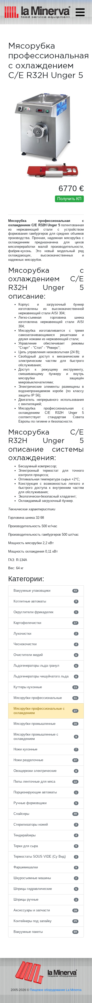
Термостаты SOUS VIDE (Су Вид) (45, 856)
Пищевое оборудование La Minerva (56, 990)
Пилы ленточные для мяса (45, 781)
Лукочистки (45, 633)
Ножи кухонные (45, 749)
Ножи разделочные (45, 760)
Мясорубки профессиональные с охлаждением (45, 711)
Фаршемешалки (45, 867)
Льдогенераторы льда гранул (45, 665)
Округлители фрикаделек (45, 612)
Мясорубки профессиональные (45, 698)
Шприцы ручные (45, 899)
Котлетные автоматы (45, 601)
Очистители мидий (45, 655)
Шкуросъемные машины (45, 878)
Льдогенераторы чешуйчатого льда (45, 676)
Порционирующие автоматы (45, 792)
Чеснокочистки (45, 644)
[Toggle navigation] (80, 12)
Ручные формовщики (45, 803)
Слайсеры (45, 814)
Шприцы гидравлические (45, 889)
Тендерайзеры (45, 835)
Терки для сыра (45, 846)
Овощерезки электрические (45, 771)
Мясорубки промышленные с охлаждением (45, 736)
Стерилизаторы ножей (45, 824)
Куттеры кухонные (45, 687)
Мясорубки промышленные (45, 724)
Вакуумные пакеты (45, 932)
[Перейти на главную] (46, 972)
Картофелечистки (45, 623)
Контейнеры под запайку (45, 921)
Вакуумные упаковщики (45, 590)
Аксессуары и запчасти (45, 910)
